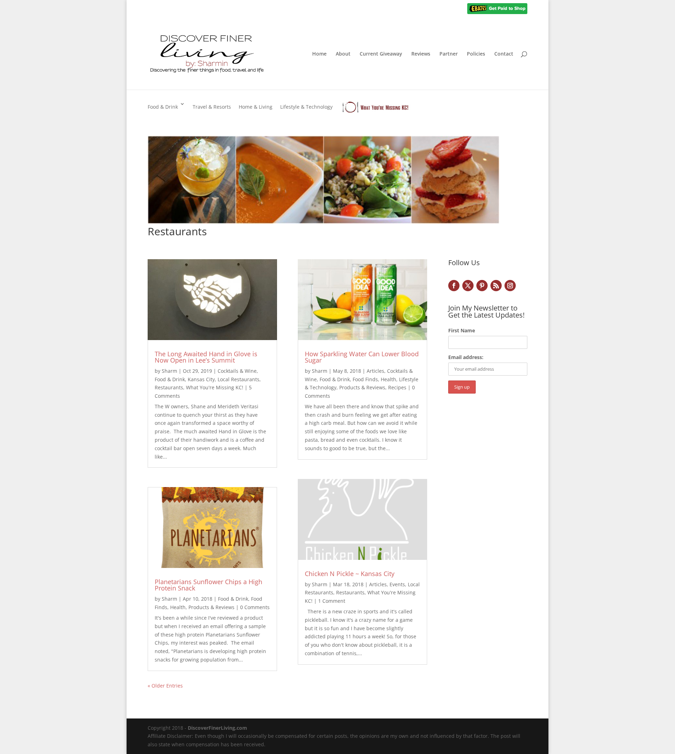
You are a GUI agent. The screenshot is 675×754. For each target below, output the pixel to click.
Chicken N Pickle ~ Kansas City (349, 573)
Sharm (169, 371)
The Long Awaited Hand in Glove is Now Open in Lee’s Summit (206, 357)
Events (397, 584)
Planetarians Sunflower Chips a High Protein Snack (208, 584)
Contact (503, 54)
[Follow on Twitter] (468, 285)
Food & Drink (163, 106)
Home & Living (255, 106)
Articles (375, 371)
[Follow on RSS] (496, 285)
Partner (448, 54)
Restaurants (169, 387)
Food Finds (365, 379)
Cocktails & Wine (237, 371)
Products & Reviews (211, 607)
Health (178, 607)
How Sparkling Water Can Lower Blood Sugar (362, 357)
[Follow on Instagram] (510, 285)
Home (319, 54)
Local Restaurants (238, 379)
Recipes (397, 387)
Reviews (420, 54)
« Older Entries (165, 685)
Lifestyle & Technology (306, 106)
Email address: (465, 357)
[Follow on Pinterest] (482, 285)
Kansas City (201, 379)
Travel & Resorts (212, 106)
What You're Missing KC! (214, 387)
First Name (461, 330)
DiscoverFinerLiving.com (217, 727)
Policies (476, 54)
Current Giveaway (381, 54)
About (343, 54)
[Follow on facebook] (453, 285)
